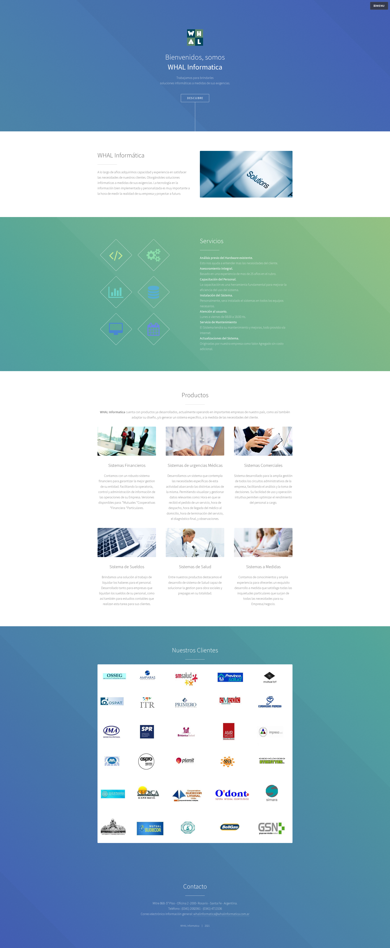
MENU (380, 5)
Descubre (195, 98)
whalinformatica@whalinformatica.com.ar (221, 914)
